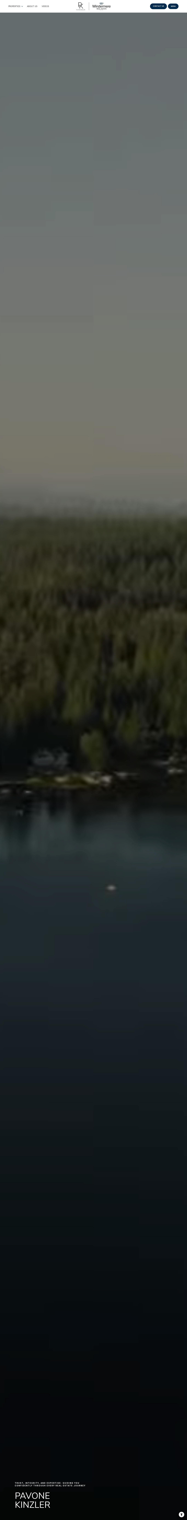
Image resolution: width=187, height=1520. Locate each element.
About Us (32, 6)
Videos (45, 6)
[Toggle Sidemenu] (173, 6)
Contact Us (158, 6)
